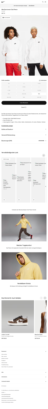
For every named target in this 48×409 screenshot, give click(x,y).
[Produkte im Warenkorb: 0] (45, 2)
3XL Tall (9, 97)
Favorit (23, 107)
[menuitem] (4, 392)
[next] (43, 155)
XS (9, 83)
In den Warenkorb (24, 102)
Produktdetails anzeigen (7, 125)
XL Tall (39, 90)
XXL (9, 93)
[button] (3, 200)
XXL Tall (24, 93)
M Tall (24, 86)
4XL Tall (39, 97)
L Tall (9, 90)
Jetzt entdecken (31, 5)
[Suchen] (43, 2)
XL (24, 90)
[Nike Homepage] (3, 2)
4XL (24, 97)
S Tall (39, 83)
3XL (39, 93)
